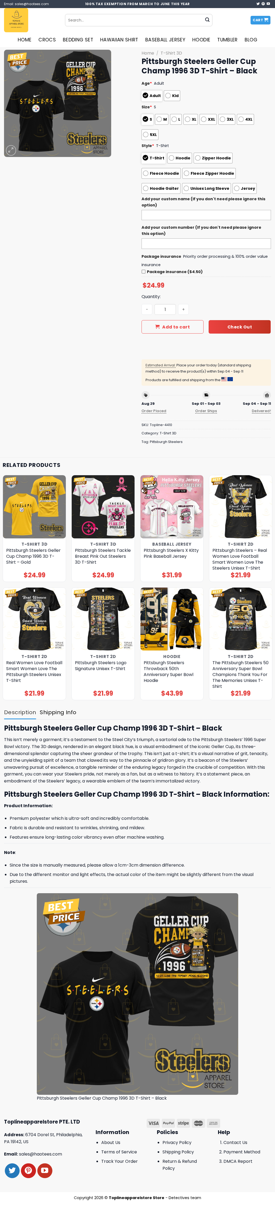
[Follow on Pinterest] (263, 4)
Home (24, 40)
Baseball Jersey (165, 40)
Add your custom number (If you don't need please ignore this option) (201, 230)
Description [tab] (20, 712)
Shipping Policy (178, 1152)
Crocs (47, 40)
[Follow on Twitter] (258, 4)
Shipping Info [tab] (58, 712)
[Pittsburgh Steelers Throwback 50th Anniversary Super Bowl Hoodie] (171, 619)
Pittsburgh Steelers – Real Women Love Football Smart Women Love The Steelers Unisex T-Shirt (239, 559)
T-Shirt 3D (171, 53)
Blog (251, 40)
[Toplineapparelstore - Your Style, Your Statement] (30, 20)
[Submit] (207, 20)
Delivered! (261, 410)
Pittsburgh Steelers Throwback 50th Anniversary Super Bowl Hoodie (168, 672)
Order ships (206, 410)
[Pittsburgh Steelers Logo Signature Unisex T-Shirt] (103, 619)
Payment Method (241, 1152)
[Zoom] (11, 150)
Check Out (239, 327)
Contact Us (235, 1142)
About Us (110, 1142)
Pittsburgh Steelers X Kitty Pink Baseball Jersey (171, 553)
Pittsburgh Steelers (166, 441)
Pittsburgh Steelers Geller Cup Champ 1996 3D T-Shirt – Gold (33, 556)
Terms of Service (119, 1152)
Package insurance (161, 256)
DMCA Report (237, 1161)
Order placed (154, 410)
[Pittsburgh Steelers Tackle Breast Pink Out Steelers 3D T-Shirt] (103, 506)
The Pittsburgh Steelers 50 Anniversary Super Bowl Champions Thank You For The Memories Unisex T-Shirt (240, 674)
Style (148, 145)
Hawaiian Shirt (119, 40)
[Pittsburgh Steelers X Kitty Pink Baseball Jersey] (171, 506)
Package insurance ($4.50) (175, 271)
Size (147, 107)
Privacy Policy (176, 1142)
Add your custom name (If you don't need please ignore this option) (203, 202)
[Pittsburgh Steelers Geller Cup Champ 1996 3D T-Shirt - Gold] (34, 506)
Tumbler (227, 40)
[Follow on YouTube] (268, 4)
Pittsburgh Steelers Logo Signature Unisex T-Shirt (100, 666)
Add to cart (176, 327)
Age (147, 83)
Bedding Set (78, 40)
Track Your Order (119, 1161)
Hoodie (201, 40)
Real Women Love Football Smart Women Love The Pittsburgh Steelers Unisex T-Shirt (34, 672)
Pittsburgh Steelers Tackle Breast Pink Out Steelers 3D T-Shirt (103, 556)
